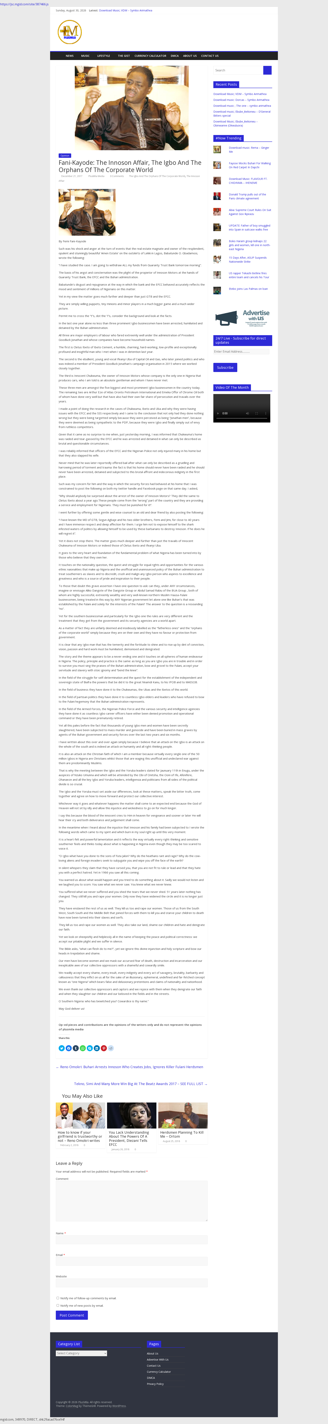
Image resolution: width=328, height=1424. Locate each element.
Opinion (65, 155)
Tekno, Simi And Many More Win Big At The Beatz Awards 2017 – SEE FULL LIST (141, 1083)
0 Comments (117, 176)
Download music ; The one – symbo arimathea (242, 105)
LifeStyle (103, 56)
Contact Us (209, 56)
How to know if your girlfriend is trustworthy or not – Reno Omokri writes (80, 1136)
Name (61, 1233)
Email (60, 1255)
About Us (190, 56)
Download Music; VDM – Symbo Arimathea (125, 10)
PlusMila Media (96, 176)
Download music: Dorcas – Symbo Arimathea (241, 100)
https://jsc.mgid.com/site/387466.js (24, 4)
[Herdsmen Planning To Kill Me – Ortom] (183, 1105)
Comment (62, 1179)
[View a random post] (268, 56)
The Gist (124, 56)
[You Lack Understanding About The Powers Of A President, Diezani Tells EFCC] (131, 1105)
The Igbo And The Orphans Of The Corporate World (157, 176)
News (69, 56)
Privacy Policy (155, 1384)
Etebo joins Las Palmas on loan (248, 289)
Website (61, 1276)
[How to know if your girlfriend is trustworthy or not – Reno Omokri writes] (80, 1105)
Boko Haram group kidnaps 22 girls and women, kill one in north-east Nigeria (249, 245)
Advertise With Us (158, 1359)
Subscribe (225, 367)
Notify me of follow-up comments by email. (88, 1298)
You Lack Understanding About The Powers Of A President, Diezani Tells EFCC (129, 1138)
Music (85, 56)
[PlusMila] (60, 56)
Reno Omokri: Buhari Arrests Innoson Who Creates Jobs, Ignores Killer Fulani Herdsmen (129, 1067)
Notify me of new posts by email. (81, 1305)
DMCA (175, 56)
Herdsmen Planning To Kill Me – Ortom (181, 1134)
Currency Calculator (150, 56)
